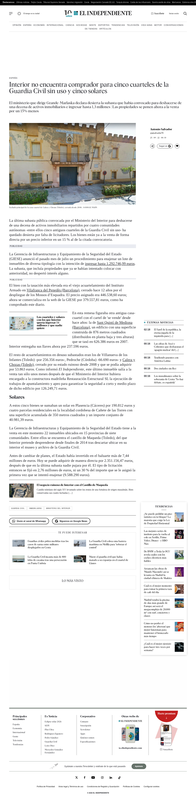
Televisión (133, 25)
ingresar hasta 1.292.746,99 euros (110, 264)
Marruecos (176, 2)
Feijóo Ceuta (36, 2)
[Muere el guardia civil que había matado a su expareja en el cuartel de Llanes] (80, 560)
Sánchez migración (75, 2)
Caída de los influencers (140, 2)
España (27, 25)
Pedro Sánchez (51, 737)
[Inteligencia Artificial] (130, 742)
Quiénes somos (87, 737)
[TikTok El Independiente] (119, 778)
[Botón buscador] (185, 13)
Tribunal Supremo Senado (54, 2)
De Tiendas (91, 28)
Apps (82, 733)
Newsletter (85, 729)
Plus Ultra (49, 729)
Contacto (84, 721)
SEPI (47, 725)
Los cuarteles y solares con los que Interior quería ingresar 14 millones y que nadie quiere (51, 322)
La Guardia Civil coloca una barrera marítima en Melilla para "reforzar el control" (108, 544)
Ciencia (70, 25)
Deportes (103, 25)
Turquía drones (122, 2)
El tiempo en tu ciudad (31, 13)
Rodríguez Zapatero (54, 733)
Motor (158, 25)
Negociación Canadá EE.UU (103, 2)
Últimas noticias (22, 2)
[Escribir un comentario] (177, 146)
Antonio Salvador (161, 129)
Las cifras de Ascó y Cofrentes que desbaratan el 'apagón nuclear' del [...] (169, 347)
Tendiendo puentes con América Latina (166, 359)
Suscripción (85, 725)
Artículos (105, 28)
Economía (39, 25)
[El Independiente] (98, 13)
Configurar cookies (151, 786)
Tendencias (118, 25)
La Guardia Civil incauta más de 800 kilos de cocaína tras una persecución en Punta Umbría (47, 560)
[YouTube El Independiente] (93, 778)
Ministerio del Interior (58, 508)
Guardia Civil (18, 508)
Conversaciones (173, 25)
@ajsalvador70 (157, 133)
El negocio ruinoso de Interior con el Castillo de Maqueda (72, 485)
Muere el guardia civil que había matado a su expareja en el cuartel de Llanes (108, 560)
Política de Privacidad (46, 786)
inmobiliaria (35, 508)
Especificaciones (87, 741)
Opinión (17, 25)
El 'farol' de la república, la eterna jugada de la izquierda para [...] (167, 332)
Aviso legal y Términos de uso (70, 786)
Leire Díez (49, 745)
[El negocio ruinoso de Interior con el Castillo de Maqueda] (21, 490)
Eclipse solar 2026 (53, 721)
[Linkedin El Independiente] (111, 778)
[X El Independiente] (76, 777)
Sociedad (81, 25)
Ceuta (86, 2)
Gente (92, 25)
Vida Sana (146, 25)
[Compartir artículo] (152, 146)
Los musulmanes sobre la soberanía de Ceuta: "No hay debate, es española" (168, 379)
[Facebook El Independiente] (84, 778)
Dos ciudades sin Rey (165, 368)
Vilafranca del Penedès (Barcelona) (53, 290)
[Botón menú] (11, 13)
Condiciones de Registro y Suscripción (103, 786)
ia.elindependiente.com (130, 748)
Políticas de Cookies (131, 786)
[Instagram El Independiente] (102, 778)
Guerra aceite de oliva (161, 2)
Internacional (55, 25)
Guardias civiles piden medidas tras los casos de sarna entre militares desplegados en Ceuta (48, 544)
